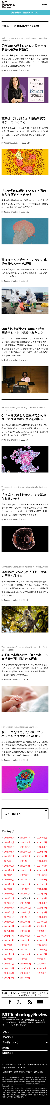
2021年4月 (25, 935)
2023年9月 (42, 889)
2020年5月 (9, 954)
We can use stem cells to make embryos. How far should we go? (24, 488)
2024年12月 (42, 865)
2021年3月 (42, 935)
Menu (44, 4)
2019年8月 (9, 968)
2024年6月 (42, 875)
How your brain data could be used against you (20, 727)
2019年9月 (42, 963)
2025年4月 (25, 861)
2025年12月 (42, 847)
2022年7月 (25, 912)
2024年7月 (25, 875)
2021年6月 (42, 931)
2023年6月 (42, 893)
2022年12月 (42, 903)
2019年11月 (9, 963)
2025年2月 (9, 865)
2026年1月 (25, 847)
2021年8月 (9, 931)
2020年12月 (42, 940)
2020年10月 (26, 945)
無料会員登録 (40, 1004)
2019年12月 (42, 959)
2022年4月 (25, 917)
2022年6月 (42, 912)
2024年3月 (42, 879)
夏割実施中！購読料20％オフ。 (25, 12)
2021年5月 (9, 935)
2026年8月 (9, 837)
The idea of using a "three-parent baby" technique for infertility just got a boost (25, 648)
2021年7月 (25, 931)
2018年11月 (25, 973)
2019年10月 (25, 963)
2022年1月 (25, 921)
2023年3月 (42, 898)
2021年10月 (25, 926)
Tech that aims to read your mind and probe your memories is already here (25, 39)
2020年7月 (25, 949)
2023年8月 (9, 893)
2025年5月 (9, 861)
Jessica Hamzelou (11, 70)
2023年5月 (9, 898)
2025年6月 (42, 856)
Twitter (19, 1004)
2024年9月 (42, 870)
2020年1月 (25, 959)
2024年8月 (9, 875)
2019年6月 (42, 968)
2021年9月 (42, 926)
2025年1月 (25, 865)
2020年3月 (42, 954)
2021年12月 (42, 921)
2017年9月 (42, 973)
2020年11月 (9, 945)
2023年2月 (9, 903)
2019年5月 (9, 973)
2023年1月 (25, 903)
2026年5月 (9, 842)
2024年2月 (9, 884)
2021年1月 (25, 940)
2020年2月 (9, 959)
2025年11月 (9, 851)
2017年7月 (25, 977)
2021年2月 (9, 940)
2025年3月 (42, 861)
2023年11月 (9, 889)
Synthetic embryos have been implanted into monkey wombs (25, 567)
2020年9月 (42, 945)
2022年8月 (9, 912)
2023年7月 (25, 893)
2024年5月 (9, 879)
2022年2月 (9, 921)
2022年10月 (25, 907)
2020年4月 (25, 954)
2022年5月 (9, 917)
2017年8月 (9, 977)
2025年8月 (9, 856)
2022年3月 (42, 917)
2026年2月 (9, 847)
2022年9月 (42, 907)
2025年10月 (25, 851)
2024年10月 (26, 870)
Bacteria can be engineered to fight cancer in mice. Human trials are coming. (24, 408)
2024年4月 (25, 879)
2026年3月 (42, 842)
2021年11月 (9, 926)
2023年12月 (42, 884)
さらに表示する (13, 814)
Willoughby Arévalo (11, 143)
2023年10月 (25, 889)
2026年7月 (25, 837)
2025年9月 (42, 851)
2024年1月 (25, 884)
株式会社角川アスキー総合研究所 (29, 1072)
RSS (30, 1004)
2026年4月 (25, 842)
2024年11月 (9, 870)
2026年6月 (42, 837)
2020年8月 (9, 949)
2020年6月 (42, 949)
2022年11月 (9, 907)
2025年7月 (25, 856)
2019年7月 (25, 968)
